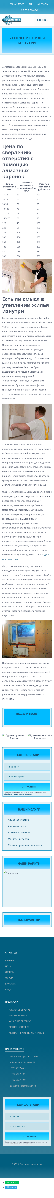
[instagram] (18, 1158)
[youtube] (27, 1158)
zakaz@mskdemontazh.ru (23, 1085)
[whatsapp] (31, 1158)
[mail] (36, 1158)
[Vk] (34, 721)
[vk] (22, 1158)
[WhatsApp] (19, 721)
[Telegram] (24, 721)
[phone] (40, 1158)
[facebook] (14, 1158)
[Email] (39, 721)
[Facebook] (14, 721)
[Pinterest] (29, 721)
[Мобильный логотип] (11, 16)
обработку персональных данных (18, 794)
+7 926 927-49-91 (30, 10)
